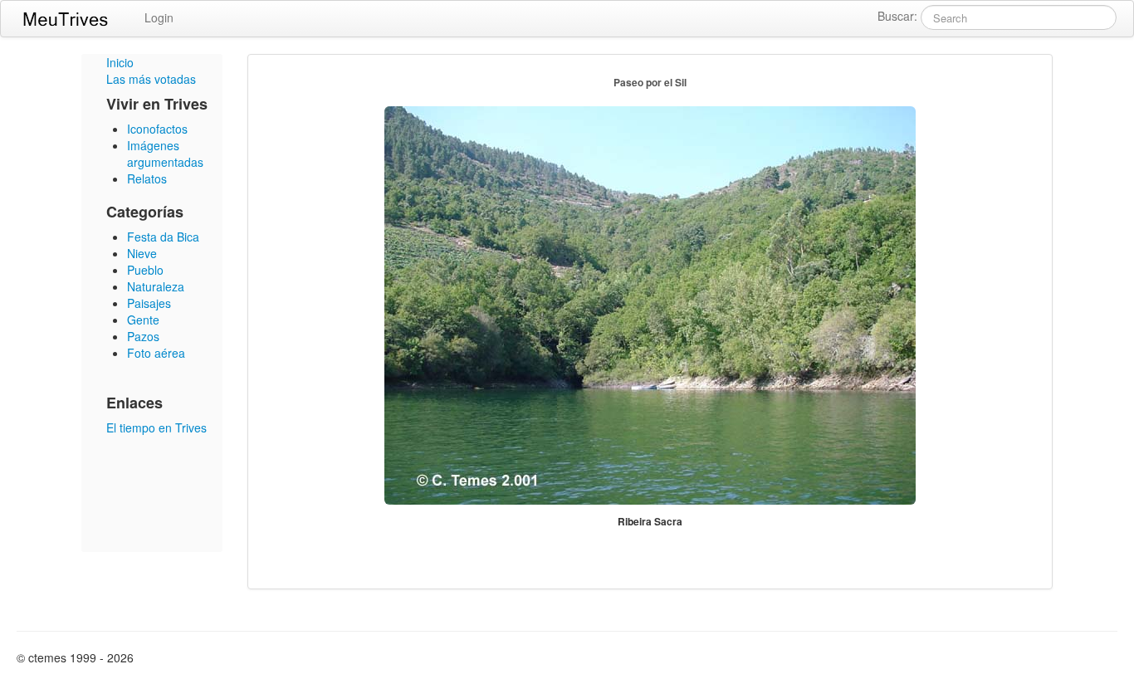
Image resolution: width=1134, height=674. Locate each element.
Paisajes (149, 303)
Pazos (143, 336)
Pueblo (145, 269)
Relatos (147, 178)
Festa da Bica (163, 236)
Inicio (120, 62)
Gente (143, 319)
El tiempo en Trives (156, 427)
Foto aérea (156, 352)
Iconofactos (157, 128)
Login (159, 17)
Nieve (142, 253)
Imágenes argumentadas (165, 153)
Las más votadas (151, 79)
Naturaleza (155, 286)
